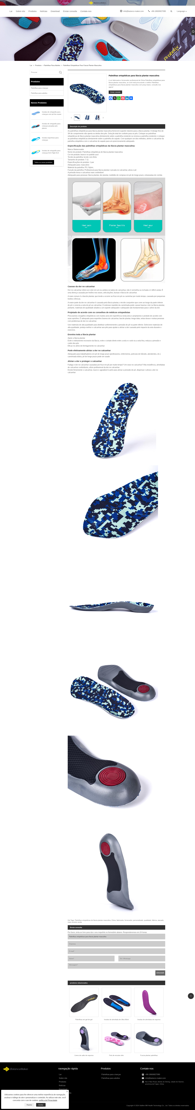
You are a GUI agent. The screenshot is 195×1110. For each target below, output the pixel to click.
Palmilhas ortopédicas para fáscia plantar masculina (82, 65)
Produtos (32, 11)
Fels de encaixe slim (116, 1055)
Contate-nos (85, 11)
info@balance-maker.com (133, 11)
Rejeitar (29, 1105)
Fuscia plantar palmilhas (149, 1055)
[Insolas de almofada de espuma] (149, 1001)
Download (55, 11)
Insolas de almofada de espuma (148, 1019)
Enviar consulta (70, 11)
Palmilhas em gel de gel (83, 1019)
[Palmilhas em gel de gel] (84, 1001)
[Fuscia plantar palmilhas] (149, 1037)
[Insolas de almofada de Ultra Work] (116, 1001)
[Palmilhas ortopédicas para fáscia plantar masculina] (77, 118)
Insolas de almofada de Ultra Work (116, 1019)
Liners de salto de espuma (83, 1055)
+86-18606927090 (158, 11)
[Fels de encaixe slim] (116, 1037)
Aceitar (40, 1105)
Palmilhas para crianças (39, 88)
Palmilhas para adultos (52, 65)
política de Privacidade (48, 1100)
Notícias (43, 11)
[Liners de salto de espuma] (84, 1037)
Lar (10, 11)
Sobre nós (20, 11)
